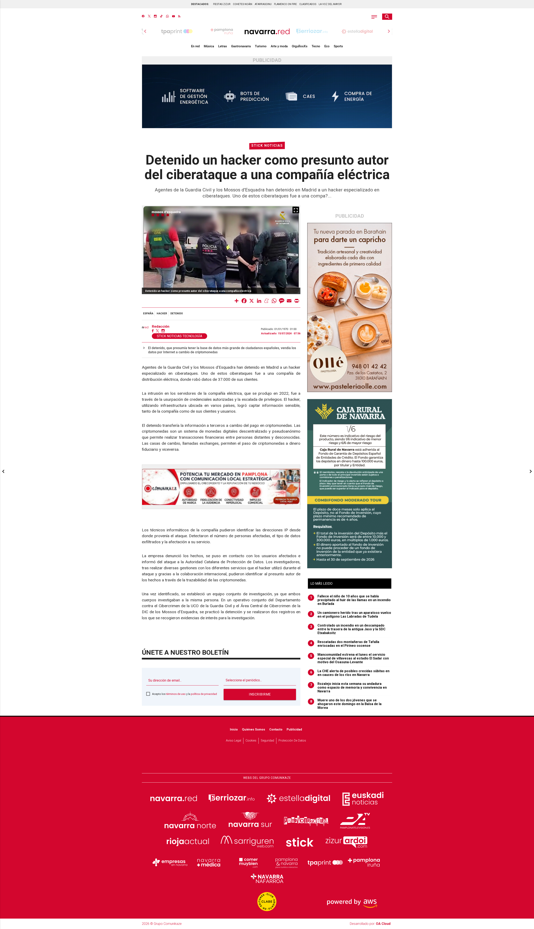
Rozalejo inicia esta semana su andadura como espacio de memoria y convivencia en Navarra (348, 687)
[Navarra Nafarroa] (267, 878)
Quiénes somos (253, 729)
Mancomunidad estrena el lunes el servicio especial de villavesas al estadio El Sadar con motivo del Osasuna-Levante (349, 658)
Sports (338, 46)
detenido (176, 313)
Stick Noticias (267, 145)
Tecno (316, 46)
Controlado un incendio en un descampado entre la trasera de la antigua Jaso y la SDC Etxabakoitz (348, 629)
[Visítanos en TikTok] (161, 16)
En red (195, 46)
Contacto (275, 729)
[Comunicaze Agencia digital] (267, 760)
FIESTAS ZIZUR (221, 4)
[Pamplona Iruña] (364, 862)
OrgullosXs (299, 46)
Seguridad (267, 740)
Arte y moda (279, 46)
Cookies (251, 740)
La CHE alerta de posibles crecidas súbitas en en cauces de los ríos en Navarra (350, 673)
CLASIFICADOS (307, 4)
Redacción (160, 326)
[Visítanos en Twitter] (149, 16)
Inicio (234, 729)
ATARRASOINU (263, 4)
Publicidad (294, 729)
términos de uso (176, 694)
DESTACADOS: (200, 4)
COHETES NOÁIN (242, 4)
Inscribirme (260, 694)
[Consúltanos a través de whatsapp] (167, 16)
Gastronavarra (241, 46)
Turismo (261, 46)
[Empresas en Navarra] (170, 862)
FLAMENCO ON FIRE (285, 4)
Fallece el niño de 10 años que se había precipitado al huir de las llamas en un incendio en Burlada (350, 600)
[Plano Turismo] (286, 862)
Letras (222, 46)
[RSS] (179, 16)
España (148, 313)
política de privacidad (204, 694)
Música (209, 46)
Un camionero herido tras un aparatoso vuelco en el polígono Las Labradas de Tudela (350, 614)
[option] (267, 31)
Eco (327, 46)
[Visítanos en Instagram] (155, 16)
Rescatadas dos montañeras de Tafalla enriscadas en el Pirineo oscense (344, 644)
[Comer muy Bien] (247, 862)
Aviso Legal (233, 740)
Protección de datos (292, 740)
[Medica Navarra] (209, 862)
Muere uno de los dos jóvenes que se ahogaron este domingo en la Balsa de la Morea (346, 704)
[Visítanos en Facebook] (143, 16)
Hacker (162, 313)
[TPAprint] (325, 862)
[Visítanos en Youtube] (173, 16)
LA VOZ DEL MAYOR (330, 4)
